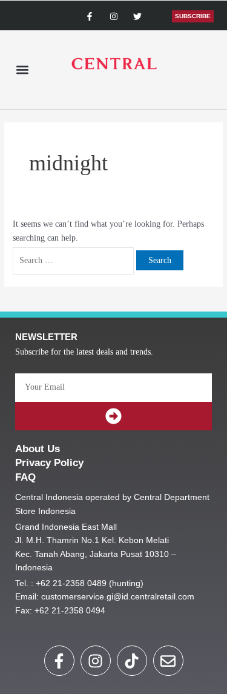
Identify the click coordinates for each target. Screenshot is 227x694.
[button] (22, 70)
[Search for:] (74, 260)
